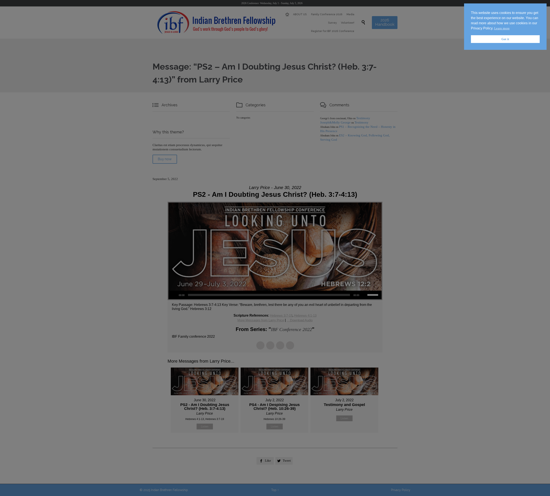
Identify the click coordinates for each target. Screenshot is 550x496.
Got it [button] (505, 39)
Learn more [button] (502, 28)
